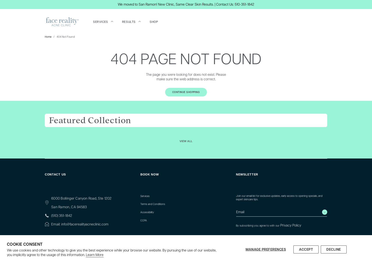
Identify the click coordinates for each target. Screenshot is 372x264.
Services (145, 196)
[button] (103, 22)
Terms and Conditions (152, 204)
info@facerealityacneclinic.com (84, 224)
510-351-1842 (244, 4)
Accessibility (147, 212)
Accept (306, 249)
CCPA (143, 220)
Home (48, 36)
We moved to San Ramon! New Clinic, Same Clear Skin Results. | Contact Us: (176, 4)
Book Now (149, 174)
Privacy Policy (290, 225)
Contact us (55, 174)
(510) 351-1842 (61, 215)
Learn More (95, 255)
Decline (333, 249)
